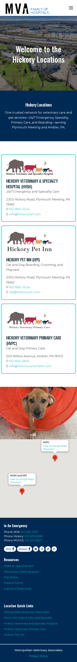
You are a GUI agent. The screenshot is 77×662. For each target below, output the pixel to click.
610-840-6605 (19, 361)
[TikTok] (48, 549)
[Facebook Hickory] (24, 549)
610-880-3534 (19, 209)
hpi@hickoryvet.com (24, 292)
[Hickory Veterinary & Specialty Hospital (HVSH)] (38, 188)
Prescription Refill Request (21, 571)
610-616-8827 (33, 540)
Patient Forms (13, 583)
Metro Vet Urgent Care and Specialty (28, 617)
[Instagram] (41, 549)
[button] (71, 8)
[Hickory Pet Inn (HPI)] (38, 263)
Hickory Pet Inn (14, 634)
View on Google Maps (22, 479)
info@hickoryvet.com (25, 214)
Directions (15, 482)
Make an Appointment (18, 566)
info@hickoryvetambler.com (30, 366)
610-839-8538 (34, 536)
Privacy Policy (38, 656)
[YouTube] (35, 549)
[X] (54, 549)
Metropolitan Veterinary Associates (26, 612)
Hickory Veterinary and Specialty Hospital (30, 623)
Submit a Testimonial (17, 588)
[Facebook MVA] (10, 549)
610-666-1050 (29, 532)
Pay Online (11, 577)
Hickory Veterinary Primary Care (25, 629)
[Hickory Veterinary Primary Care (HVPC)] (38, 338)
